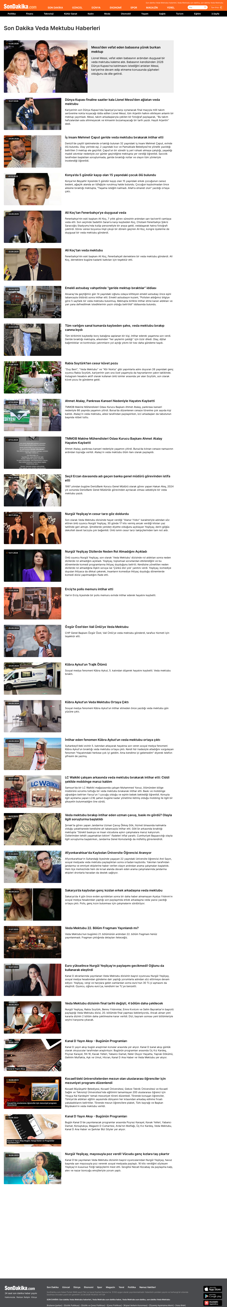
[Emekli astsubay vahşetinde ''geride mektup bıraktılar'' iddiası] (32, 302)
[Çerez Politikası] (114, 1305)
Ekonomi (88, 1287)
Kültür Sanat (70, 13)
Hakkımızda (10, 1297)
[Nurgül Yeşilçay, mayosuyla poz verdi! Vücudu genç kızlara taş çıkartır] (32, 1168)
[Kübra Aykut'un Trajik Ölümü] (32, 678)
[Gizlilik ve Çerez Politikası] (93, 1305)
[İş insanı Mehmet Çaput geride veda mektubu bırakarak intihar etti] (32, 151)
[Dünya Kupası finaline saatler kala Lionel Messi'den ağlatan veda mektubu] (32, 114)
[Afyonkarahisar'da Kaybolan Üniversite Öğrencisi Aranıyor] (32, 867)
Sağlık (162, 13)
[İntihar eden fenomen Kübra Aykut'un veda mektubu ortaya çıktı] (32, 754)
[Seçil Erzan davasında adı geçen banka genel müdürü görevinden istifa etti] (32, 490)
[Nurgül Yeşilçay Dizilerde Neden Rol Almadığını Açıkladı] (32, 565)
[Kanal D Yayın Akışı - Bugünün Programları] (32, 1055)
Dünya (77, 1287)
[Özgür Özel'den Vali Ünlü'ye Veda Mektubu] (32, 641)
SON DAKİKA (55, 7)
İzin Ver (139, 23)
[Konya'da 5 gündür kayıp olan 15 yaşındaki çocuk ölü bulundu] (32, 189)
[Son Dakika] (20, 6)
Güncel (66, 1287)
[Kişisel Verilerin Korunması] (135, 1305)
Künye (34, 1297)
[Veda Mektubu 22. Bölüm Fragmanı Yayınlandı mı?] (32, 942)
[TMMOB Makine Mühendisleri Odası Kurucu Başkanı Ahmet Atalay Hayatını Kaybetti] (32, 453)
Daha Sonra (120, 23)
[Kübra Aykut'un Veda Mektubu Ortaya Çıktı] (32, 716)
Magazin (110, 1287)
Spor (99, 1287)
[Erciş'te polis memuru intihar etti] (32, 603)
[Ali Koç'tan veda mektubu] (32, 264)
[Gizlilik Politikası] (71, 1305)
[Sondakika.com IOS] (212, 1289)
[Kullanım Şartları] (54, 1305)
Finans (29, 13)
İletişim (27, 1297)
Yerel (121, 1287)
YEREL (171, 7)
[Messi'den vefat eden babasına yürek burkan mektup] (46, 66)
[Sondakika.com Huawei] (212, 1303)
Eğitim (197, 13)
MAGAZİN (152, 7)
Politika (12, 13)
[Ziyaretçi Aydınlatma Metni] (161, 1305)
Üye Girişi (215, 7)
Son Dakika (53, 1287)
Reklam (20, 1297)
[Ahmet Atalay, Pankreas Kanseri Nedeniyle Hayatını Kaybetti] (32, 415)
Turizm (179, 13)
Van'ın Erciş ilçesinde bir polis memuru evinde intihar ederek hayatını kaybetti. (110, 595)
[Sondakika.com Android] (212, 1296)
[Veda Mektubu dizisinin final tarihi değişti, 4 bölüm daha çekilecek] (32, 1017)
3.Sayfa (215, 13)
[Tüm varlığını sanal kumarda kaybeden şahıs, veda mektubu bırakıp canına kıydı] (32, 340)
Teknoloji (49, 13)
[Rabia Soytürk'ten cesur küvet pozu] (32, 377)
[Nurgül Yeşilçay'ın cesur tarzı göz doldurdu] (32, 528)
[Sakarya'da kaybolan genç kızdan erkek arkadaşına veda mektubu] (32, 904)
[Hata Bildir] (180, 1305)
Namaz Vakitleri (147, 1287)
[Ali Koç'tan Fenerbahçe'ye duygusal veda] (32, 227)
